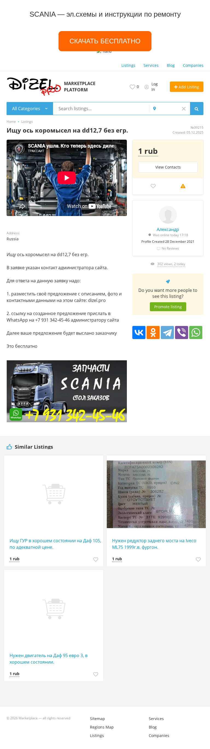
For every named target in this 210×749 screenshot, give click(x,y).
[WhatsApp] (195, 332)
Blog (171, 65)
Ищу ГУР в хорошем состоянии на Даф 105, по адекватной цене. (55, 544)
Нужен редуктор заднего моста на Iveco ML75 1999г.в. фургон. (154, 544)
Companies (193, 65)
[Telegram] (167, 332)
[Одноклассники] (153, 332)
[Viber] (181, 332)
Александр (168, 229)
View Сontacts (168, 167)
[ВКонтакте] (138, 332)
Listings (128, 65)
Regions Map (102, 727)
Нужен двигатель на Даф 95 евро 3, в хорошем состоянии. (49, 658)
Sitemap (97, 718)
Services (151, 65)
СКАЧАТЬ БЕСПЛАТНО (105, 41)
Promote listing (168, 306)
